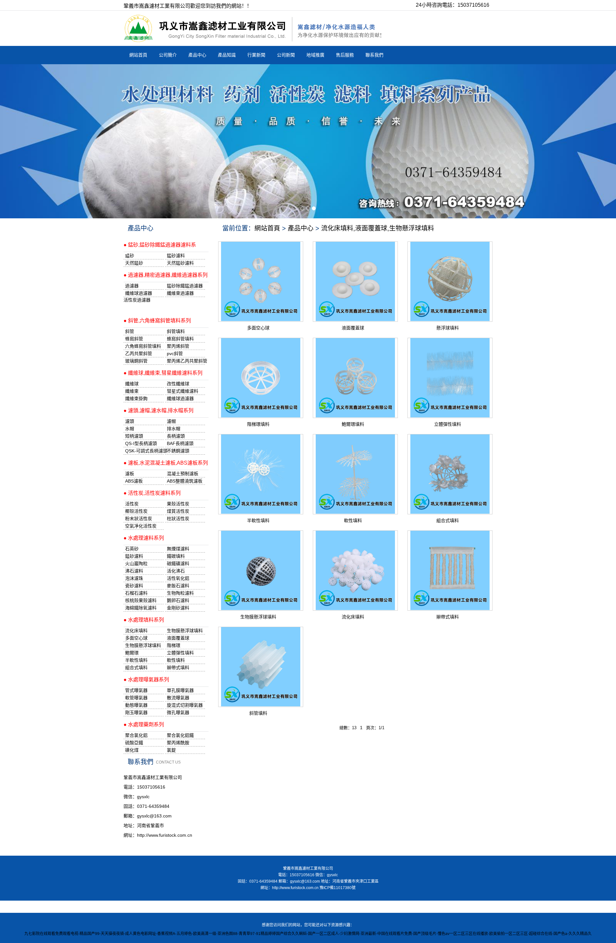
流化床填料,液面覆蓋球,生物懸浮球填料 (377, 228)
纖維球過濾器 (138, 293)
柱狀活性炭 (178, 518)
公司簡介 (168, 54)
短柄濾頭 (134, 436)
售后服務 (345, 54)
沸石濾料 (134, 570)
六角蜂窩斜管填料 (143, 346)
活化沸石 (176, 570)
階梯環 (173, 645)
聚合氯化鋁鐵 (180, 735)
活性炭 (132, 503)
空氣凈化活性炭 (141, 525)
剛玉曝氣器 (136, 712)
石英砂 (132, 548)
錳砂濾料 (134, 556)
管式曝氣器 (136, 690)
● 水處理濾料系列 (144, 538)
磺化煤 (132, 750)
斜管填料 (258, 713)
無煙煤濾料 (178, 548)
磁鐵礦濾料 (178, 563)
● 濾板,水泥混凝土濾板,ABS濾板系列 (166, 463)
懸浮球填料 (447, 327)
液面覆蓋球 (353, 327)
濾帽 (171, 421)
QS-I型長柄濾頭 (141, 443)
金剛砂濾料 (178, 607)
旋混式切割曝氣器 (185, 705)
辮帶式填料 (447, 616)
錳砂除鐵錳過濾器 (185, 285)
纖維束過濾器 (180, 293)
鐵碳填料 (176, 556)
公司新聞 (286, 54)
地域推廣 (315, 54)
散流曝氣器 (178, 697)
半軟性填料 (258, 520)
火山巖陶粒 (136, 563)
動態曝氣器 (136, 705)
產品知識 (227, 54)
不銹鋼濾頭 (178, 450)
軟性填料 (353, 520)
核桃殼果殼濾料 (141, 600)
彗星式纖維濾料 (182, 391)
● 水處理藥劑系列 (144, 724)
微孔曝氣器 (178, 712)
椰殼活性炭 (136, 511)
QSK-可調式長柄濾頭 (144, 450)
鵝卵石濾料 (178, 600)
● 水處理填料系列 (144, 620)
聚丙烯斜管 (178, 346)
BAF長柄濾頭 (180, 443)
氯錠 (171, 750)
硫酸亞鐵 (134, 742)
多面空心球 (258, 327)
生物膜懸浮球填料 (258, 616)
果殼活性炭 (178, 503)
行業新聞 (256, 54)
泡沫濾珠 (134, 578)
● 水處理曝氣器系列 (146, 679)
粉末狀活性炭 (138, 518)
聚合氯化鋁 (136, 735)
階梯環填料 (258, 424)
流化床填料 (353, 616)
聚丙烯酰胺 (178, 742)
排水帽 (173, 428)
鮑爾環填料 (353, 424)
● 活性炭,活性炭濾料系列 (152, 493)
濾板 (129, 473)
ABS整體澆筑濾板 (184, 481)
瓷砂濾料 (134, 585)
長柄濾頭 (176, 436)
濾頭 (129, 421)
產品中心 (197, 54)
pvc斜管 (175, 353)
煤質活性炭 (178, 511)
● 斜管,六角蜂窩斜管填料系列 (157, 320)
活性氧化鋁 (178, 578)
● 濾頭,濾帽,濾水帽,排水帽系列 (158, 410)
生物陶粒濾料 (180, 593)
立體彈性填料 (447, 424)
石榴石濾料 (136, 593)
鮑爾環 (132, 652)
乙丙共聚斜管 (138, 353)
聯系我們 (374, 54)
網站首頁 (138, 54)
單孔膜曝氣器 (180, 690)
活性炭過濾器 (137, 299)
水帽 (129, 428)
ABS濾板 (134, 481)
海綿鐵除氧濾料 (141, 607)
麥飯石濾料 (178, 585)
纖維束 (132, 391)
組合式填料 (447, 520)
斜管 (129, 331)
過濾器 (132, 285)
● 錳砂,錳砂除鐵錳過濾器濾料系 (160, 245)
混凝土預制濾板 (182, 473)
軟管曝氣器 (136, 697)
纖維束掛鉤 (136, 398)
